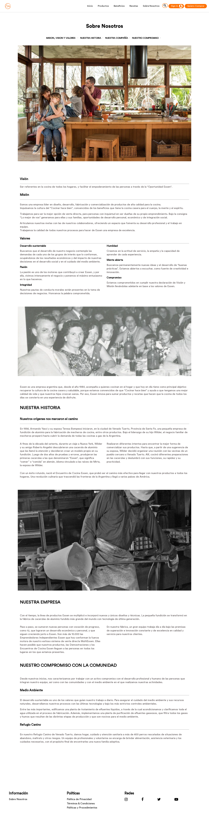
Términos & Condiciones (81, 803)
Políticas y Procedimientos (82, 807)
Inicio (90, 6)
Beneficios (119, 6)
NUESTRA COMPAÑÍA (116, 38)
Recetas (134, 6)
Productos (103, 6)
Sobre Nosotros (18, 799)
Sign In (174, 6)
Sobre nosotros (151, 6)
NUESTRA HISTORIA (90, 38)
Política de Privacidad (79, 799)
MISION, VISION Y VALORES (60, 38)
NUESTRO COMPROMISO (145, 38)
